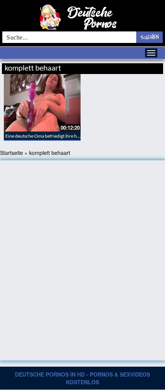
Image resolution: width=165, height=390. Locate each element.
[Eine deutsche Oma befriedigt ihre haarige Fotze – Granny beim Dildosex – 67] (42, 103)
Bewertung (148, 66)
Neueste (101, 66)
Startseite (11, 152)
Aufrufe (123, 66)
